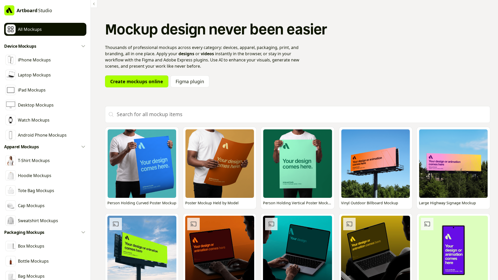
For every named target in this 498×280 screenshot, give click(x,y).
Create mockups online (136, 81)
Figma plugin (190, 81)
